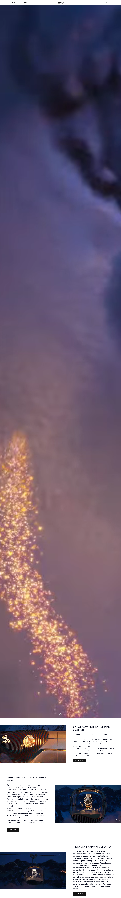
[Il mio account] (106, 2)
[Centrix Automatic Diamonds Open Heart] (88, 804)
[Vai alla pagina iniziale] (60, 3)
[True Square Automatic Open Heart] (33, 870)
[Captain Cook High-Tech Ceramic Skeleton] (33, 744)
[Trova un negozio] (103, 2)
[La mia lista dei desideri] (109, 2)
